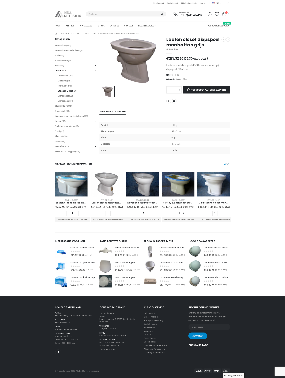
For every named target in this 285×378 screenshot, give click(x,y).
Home (57, 26)
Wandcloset (63, 95)
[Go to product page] (71, 184)
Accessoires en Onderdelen (67, 50)
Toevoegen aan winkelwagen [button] (72, 219)
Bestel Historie (150, 324)
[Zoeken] (162, 13)
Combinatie (63, 75)
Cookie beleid (150, 341)
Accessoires (60, 45)
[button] (225, 163)
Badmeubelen (61, 60)
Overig (58, 131)
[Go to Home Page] (56, 33)
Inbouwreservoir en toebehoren (69, 116)
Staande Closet (182, 79)
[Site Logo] (69, 14)
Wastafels (59, 146)
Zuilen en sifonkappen (65, 151)
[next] (228, 39)
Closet (58, 70)
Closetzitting (61, 105)
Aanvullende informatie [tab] (112, 111)
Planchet (59, 136)
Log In (202, 3)
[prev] (223, 39)
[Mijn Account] (210, 14)
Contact (128, 26)
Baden (58, 55)
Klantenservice (146, 26)
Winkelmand (172, 3)
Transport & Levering (153, 320)
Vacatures (148, 331)
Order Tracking (150, 316)
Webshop (70, 26)
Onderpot (62, 80)
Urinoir (58, 141)
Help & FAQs (149, 313)
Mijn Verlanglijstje (189, 3)
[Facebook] (228, 3)
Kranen (58, 121)
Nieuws (101, 26)
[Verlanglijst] (217, 14)
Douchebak (60, 111)
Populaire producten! (219, 24)
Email (174, 101)
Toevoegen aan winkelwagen (208, 89)
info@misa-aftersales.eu (66, 329)
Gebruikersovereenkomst (156, 345)
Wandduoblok (64, 100)
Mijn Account (158, 3)
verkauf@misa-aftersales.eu (112, 335)
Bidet (57, 65)
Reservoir (62, 85)
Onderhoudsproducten (65, 126)
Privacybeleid (150, 338)
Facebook (168, 101)
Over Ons (114, 26)
